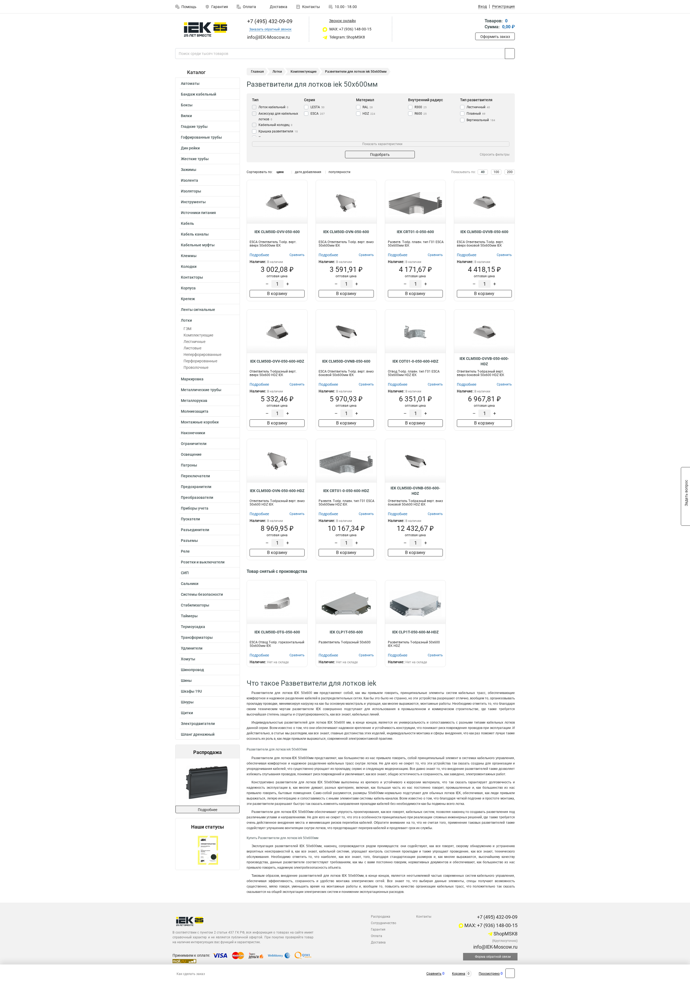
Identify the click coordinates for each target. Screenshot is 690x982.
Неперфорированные (202, 354)
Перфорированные (200, 361)
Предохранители (196, 487)
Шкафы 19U (191, 691)
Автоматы (190, 83)
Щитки (187, 713)
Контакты (311, 7)
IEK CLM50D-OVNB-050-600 (346, 361)
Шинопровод (192, 670)
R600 (421, 113)
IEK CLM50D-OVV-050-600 (277, 232)
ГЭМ (187, 329)
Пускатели (190, 519)
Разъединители (195, 530)
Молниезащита (194, 411)
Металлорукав (194, 400)
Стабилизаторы (195, 605)
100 (496, 172)
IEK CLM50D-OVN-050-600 (346, 232)
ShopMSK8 (505, 934)
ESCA (317, 113)
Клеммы (188, 256)
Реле (185, 551)
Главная (257, 71)
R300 (421, 107)
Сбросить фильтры (494, 154)
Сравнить (433, 974)
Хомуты (188, 659)
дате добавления (308, 172)
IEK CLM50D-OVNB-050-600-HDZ (415, 491)
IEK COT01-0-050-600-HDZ (415, 361)
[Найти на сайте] (510, 53)
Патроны (189, 465)
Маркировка (192, 379)
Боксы (186, 105)
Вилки (186, 116)
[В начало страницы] (510, 973)
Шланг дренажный (198, 734)
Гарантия (219, 7)
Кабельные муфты (198, 245)
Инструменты (193, 202)
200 (510, 172)
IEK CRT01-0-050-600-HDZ (346, 491)
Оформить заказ (495, 36)
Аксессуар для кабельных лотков (278, 116)
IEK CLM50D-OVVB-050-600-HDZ (484, 361)
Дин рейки (190, 148)
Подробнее (207, 810)
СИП (185, 573)
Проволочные (196, 367)
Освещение (191, 454)
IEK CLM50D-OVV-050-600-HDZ (277, 361)
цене (280, 172)
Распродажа (380, 916)
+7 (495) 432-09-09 (269, 21)
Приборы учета (194, 508)
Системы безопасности (202, 594)
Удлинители (191, 648)
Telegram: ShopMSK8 (347, 37)
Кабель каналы (195, 234)
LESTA (317, 107)
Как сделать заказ (191, 974)
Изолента (189, 180)
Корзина (458, 974)
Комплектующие (198, 335)
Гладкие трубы (194, 126)
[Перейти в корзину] (479, 24)
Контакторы (192, 277)
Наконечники (193, 433)
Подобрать (380, 154)
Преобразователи (197, 497)
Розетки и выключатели (203, 562)
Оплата (249, 7)
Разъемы (189, 540)
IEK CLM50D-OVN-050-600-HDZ (277, 491)
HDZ (369, 113)
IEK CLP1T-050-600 (346, 632)
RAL (368, 107)
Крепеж (188, 299)
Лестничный (478, 107)
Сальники (189, 583)
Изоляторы (191, 191)
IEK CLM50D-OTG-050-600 (277, 632)
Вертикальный (481, 120)
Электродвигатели (198, 723)
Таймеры (189, 616)
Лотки (186, 320)
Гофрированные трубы (201, 137)
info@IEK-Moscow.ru (495, 947)
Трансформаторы (197, 637)
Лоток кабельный (273, 107)
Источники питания (198, 213)
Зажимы (188, 169)
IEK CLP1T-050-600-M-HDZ (415, 632)
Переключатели (195, 476)
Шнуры (187, 702)
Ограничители (193, 443)
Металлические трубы (201, 390)
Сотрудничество (383, 923)
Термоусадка (193, 627)
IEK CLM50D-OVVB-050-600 (484, 232)
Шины (186, 680)
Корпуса (188, 288)
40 (483, 172)
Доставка (278, 7)
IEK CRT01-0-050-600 (415, 232)
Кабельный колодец (275, 125)
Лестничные (194, 341)
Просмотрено (489, 974)
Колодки (188, 266)
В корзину (277, 293)
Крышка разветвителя (278, 131)
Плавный (476, 113)
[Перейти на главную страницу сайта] (205, 29)
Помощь (188, 7)
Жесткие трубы (195, 159)
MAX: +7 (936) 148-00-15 (350, 29)
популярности (339, 172)
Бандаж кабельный (198, 94)
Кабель (187, 223)
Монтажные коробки (200, 422)
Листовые (192, 348)
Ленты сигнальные (198, 309)
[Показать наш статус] (207, 849)
